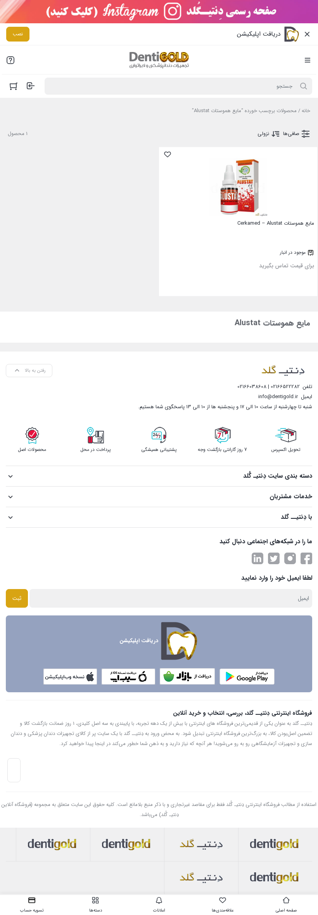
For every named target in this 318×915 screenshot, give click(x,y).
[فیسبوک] (306, 558)
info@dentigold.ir (278, 397)
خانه (306, 111)
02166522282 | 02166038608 (268, 387)
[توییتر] (274, 558)
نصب (18, 34)
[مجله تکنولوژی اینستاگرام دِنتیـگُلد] (290, 558)
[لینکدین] (257, 558)
